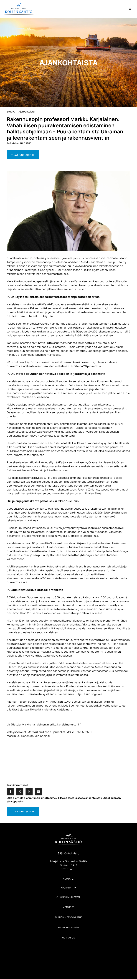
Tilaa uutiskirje (23, 155)
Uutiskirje (68, 937)
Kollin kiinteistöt (68, 927)
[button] (130, 9)
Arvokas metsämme (68, 896)
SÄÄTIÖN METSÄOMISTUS (68, 917)
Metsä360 (68, 907)
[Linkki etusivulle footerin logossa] (68, 839)
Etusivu (11, 111)
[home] (19, 9)
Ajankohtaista (27, 111)
